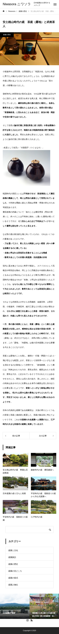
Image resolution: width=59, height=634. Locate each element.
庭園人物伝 (13, 585)
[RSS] (31, 620)
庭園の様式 (13, 578)
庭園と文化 (13, 550)
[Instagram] (27, 620)
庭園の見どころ (15, 571)
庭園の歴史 (7, 34)
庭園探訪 (12, 557)
